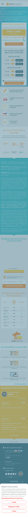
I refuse (14, 511)
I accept (14, 502)
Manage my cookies (14, 506)
